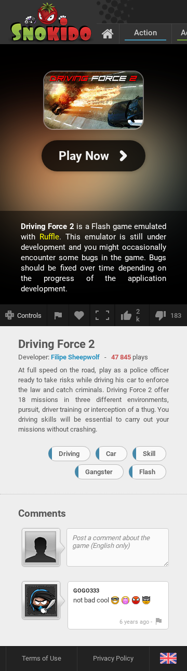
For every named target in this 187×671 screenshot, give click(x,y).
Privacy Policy (113, 658)
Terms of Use (41, 658)
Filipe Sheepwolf (75, 357)
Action (145, 32)
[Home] (108, 33)
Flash (147, 472)
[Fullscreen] (102, 315)
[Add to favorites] (79, 315)
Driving (69, 454)
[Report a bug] (58, 315)
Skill (149, 454)
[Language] (168, 659)
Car (111, 454)
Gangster (99, 472)
